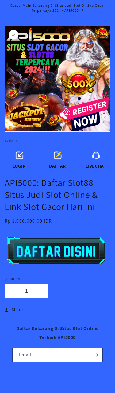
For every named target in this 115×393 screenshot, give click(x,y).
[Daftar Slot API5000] (57, 251)
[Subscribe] (95, 355)
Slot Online (52, 390)
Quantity (12, 279)
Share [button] (17, 309)
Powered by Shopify (77, 390)
